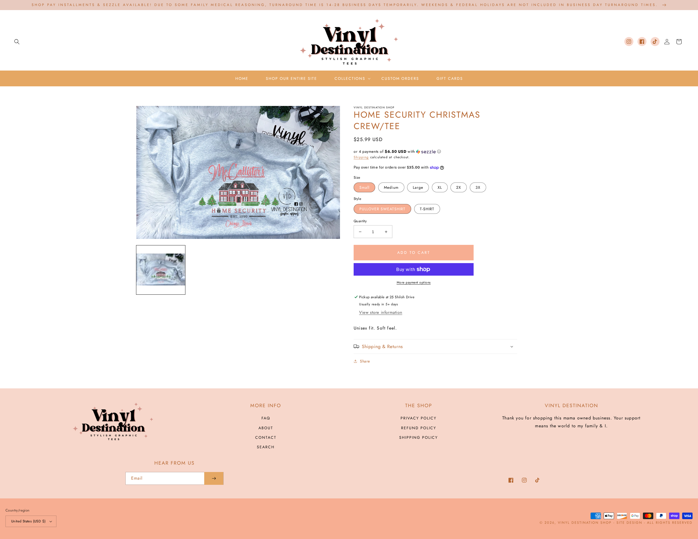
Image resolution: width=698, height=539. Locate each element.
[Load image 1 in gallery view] (160, 269)
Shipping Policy (418, 437)
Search (266, 447)
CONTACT (265, 437)
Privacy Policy (419, 418)
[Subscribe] (213, 478)
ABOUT (265, 428)
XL (440, 187)
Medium (391, 187)
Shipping (361, 157)
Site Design (629, 522)
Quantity (360, 221)
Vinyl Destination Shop (585, 522)
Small (364, 187)
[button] (17, 42)
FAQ (265, 418)
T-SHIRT (427, 209)
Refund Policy (418, 428)
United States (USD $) (28, 521)
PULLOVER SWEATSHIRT (382, 209)
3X (478, 187)
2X (458, 187)
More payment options (414, 282)
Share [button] (365, 361)
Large (418, 187)
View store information (380, 312)
